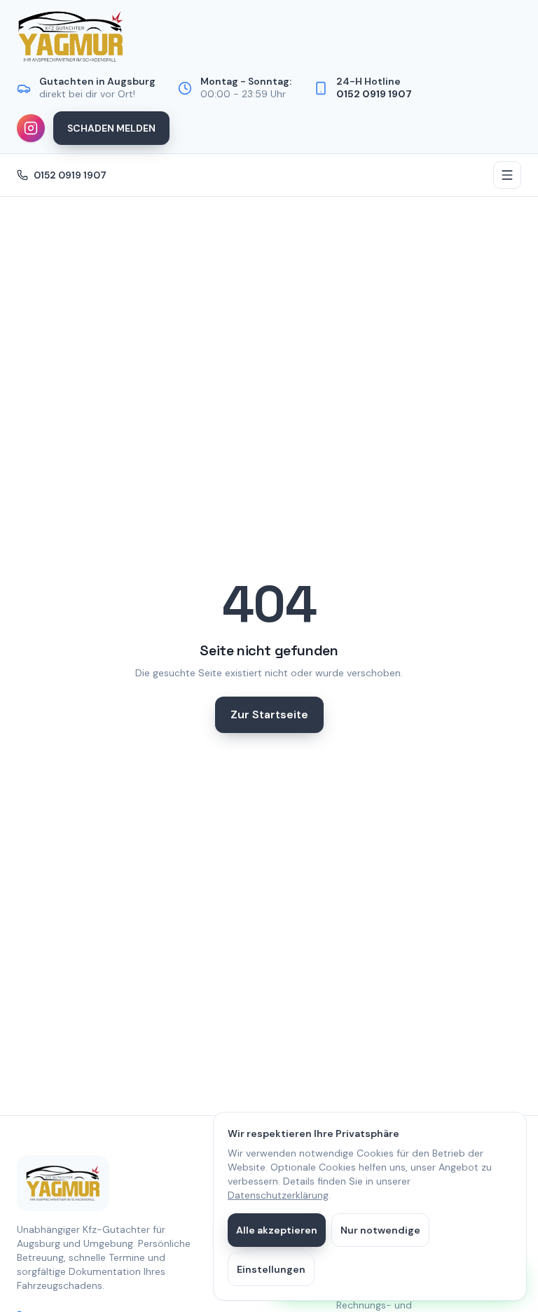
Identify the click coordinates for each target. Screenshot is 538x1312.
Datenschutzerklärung (278, 1195)
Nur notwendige (380, 1230)
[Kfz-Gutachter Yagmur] (71, 36)
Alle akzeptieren (276, 1230)
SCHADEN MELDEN (111, 128)
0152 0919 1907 (70, 175)
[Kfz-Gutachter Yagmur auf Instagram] (31, 128)
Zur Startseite (269, 714)
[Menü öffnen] (507, 175)
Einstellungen (271, 1269)
